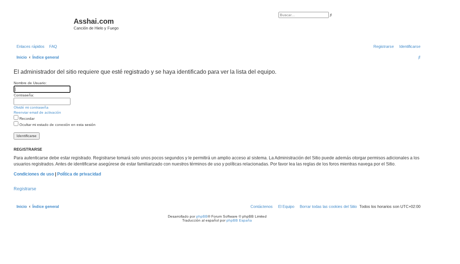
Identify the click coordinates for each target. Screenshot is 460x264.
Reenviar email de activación (37, 112)
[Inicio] (43, 23)
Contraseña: (24, 95)
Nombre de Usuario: (30, 83)
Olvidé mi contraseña (31, 107)
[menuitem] (51, 46)
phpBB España (239, 220)
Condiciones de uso (34, 174)
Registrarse (25, 188)
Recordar (26, 118)
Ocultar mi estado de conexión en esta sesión (57, 125)
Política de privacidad (79, 174)
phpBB (202, 216)
